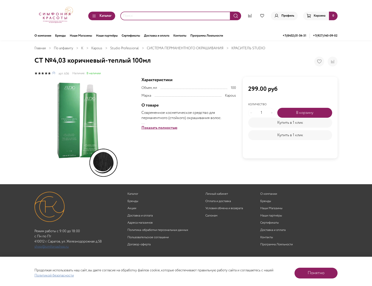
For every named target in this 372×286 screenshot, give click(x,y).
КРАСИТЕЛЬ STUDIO (248, 48)
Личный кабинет (216, 194)
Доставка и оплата (156, 35)
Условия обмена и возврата (224, 208)
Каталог (105, 15)
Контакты (179, 35)
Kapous (96, 48)
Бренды (60, 35)
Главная (40, 48)
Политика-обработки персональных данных (157, 230)
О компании (42, 35)
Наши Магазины (81, 35)
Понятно (316, 273)
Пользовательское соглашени (148, 237)
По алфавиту (63, 48)
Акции (131, 208)
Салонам (211, 215)
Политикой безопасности (54, 275)
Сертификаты (131, 35)
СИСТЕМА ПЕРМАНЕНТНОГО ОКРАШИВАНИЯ (185, 48)
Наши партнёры (107, 35)
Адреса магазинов (140, 223)
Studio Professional (124, 48)
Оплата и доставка (218, 201)
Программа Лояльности (206, 35)
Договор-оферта (139, 244)
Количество (257, 105)
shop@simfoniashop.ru (51, 246)
